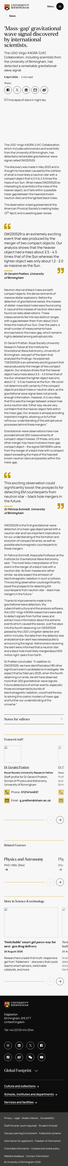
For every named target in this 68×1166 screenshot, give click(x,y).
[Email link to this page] (35, 90)
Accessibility (47, 1118)
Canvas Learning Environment (20, 1133)
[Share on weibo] (44, 90)
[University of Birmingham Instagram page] (8, 1045)
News (12, 15)
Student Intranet (48, 1125)
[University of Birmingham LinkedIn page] (19, 1045)
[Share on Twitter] (17, 90)
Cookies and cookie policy (45, 1148)
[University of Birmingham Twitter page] (30, 1045)
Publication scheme (50, 1133)
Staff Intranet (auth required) (20, 1125)
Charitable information (16, 1148)
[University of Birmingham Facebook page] (41, 1045)
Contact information (37, 1156)
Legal (17, 1118)
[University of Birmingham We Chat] (30, 1057)
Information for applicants (18, 1140)
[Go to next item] (60, 820)
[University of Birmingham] (16, 6)
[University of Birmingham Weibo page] (19, 1057)
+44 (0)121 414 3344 (21, 1030)
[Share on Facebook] (8, 90)
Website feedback (14, 1156)
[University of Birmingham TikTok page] (8, 1057)
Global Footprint (17, 1070)
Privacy (8, 1118)
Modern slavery (30, 1118)
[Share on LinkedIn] (26, 90)
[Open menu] (60, 6)
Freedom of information (48, 1140)
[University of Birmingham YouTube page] (41, 1057)
